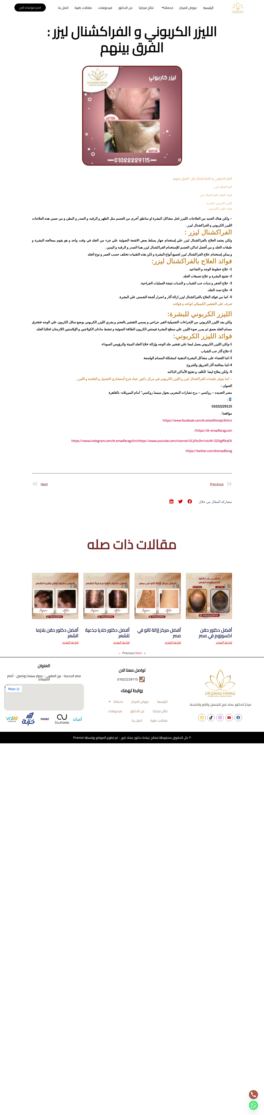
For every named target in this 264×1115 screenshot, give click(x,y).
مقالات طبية (83, 8)
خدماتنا (168, 8)
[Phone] (253, 1094)
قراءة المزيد (224, 642)
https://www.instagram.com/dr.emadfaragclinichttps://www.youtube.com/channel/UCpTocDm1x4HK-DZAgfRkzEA (151, 441)
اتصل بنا (63, 8)
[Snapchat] (202, 717)
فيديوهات (105, 8)
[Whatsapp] (253, 1105)
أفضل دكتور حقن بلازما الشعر (57, 633)
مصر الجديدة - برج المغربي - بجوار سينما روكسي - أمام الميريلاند (44, 677)
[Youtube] (229, 717)
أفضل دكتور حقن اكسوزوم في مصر (215, 633)
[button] (166, 7)
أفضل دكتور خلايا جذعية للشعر (107, 633)
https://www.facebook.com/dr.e (197, 420)
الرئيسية (208, 8)
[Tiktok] (211, 717)
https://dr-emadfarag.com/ (213, 430)
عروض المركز (188, 8)
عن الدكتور (125, 8)
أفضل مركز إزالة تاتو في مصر (159, 633)
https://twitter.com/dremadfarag (209, 451)
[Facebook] (238, 717)
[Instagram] (220, 717)
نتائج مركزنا (146, 8)
